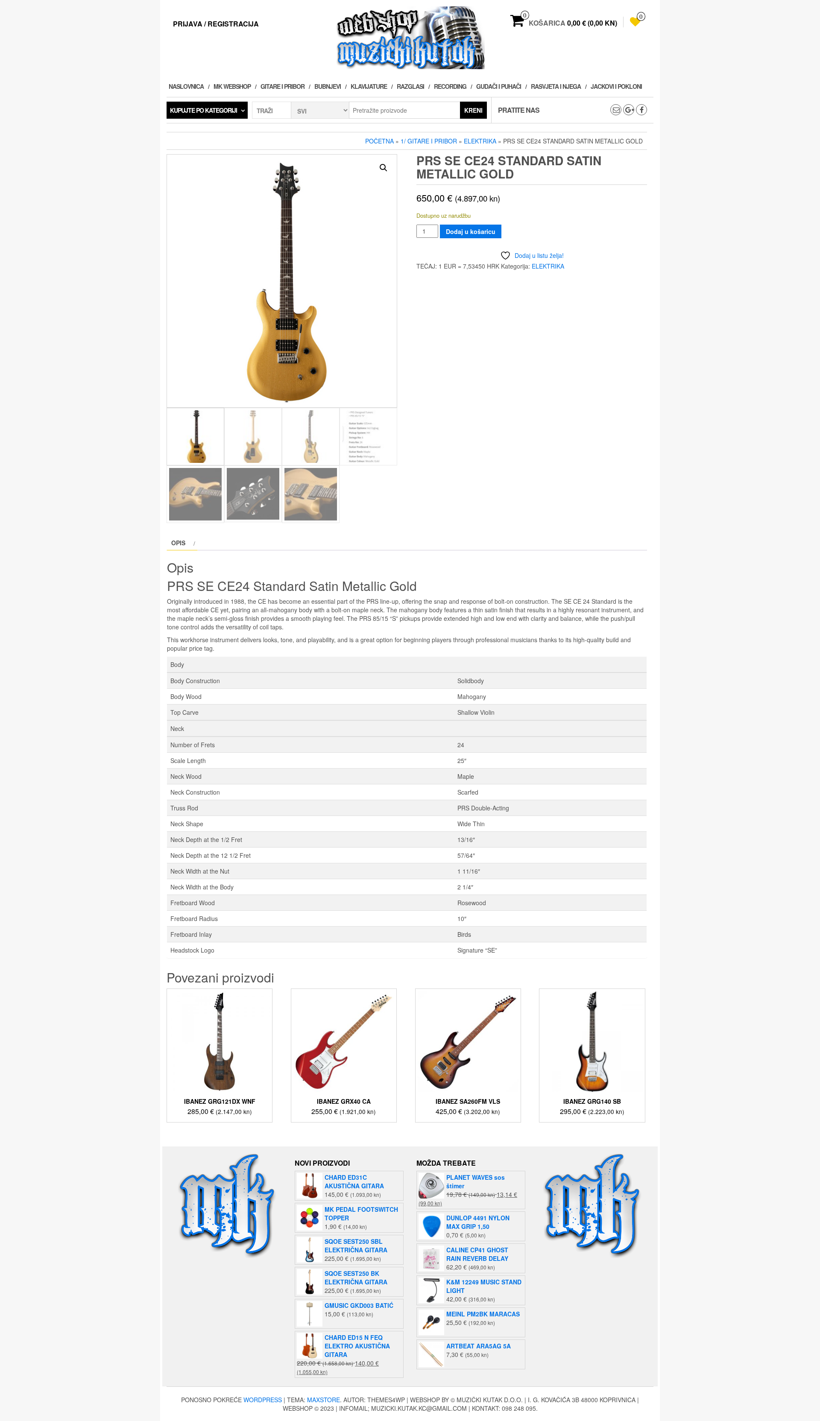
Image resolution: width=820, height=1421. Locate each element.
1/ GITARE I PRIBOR (429, 141)
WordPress (262, 1399)
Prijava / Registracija (216, 24)
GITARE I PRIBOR (283, 86)
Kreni (473, 110)
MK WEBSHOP (232, 86)
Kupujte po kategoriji (203, 110)
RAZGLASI (410, 86)
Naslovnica (186, 86)
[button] (383, 167)
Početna (379, 141)
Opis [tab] (178, 542)
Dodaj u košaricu (470, 231)
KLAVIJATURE (369, 86)
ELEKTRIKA (480, 141)
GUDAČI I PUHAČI (498, 86)
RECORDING (450, 86)
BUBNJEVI (327, 86)
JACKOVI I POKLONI (616, 86)
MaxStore (323, 1399)
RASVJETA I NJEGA (556, 86)
